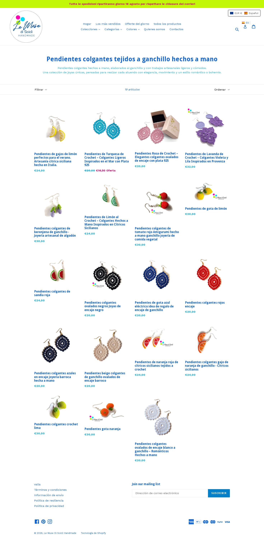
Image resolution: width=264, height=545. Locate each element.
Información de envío (49, 495)
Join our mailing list (146, 484)
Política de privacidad (49, 506)
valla (37, 484)
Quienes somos (154, 29)
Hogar (87, 24)
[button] (244, 13)
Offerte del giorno (137, 24)
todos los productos (167, 24)
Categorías (114, 29)
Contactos (176, 29)
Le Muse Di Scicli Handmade (60, 533)
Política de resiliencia (49, 500)
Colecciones (91, 29)
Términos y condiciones (50, 489)
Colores (133, 29)
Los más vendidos (108, 24)
